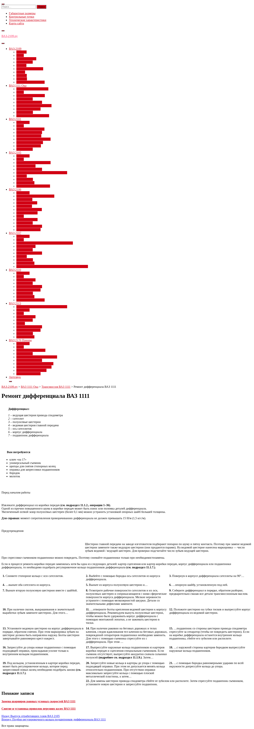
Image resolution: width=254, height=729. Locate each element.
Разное (20, 323)
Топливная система (28, 145)
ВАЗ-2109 (15, 48)
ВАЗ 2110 (15, 269)
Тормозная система (28, 109)
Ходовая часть (25, 182)
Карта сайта (16, 23)
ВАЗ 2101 (15, 119)
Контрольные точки (21, 16)
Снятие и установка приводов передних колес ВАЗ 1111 (38, 708)
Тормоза (21, 75)
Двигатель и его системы (32, 88)
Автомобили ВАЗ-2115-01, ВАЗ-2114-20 (41, 306)
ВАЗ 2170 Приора (20, 340)
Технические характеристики (27, 20)
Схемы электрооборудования (34, 363)
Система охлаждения (29, 68)
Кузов (20, 55)
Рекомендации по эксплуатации (36, 357)
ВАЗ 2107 (15, 233)
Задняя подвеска (26, 202)
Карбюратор (24, 206)
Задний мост (24, 199)
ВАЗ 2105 (15, 152)
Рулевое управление (29, 102)
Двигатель (23, 122)
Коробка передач (27, 212)
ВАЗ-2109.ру (9, 36)
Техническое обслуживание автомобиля (41, 172)
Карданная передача (29, 209)
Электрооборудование (30, 82)
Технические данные (29, 142)
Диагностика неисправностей (35, 196)
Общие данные (26, 166)
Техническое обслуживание (34, 105)
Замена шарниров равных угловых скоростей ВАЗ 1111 (38, 701)
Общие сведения (27, 219)
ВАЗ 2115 (15, 303)
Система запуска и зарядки (33, 139)
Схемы (20, 72)
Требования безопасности (32, 115)
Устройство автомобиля (31, 370)
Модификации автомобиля (33, 162)
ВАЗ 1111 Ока (17, 85)
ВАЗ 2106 (15, 189)
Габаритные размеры (22, 13)
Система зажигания (28, 135)
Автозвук (15, 377)
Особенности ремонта (30, 129)
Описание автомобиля (30, 95)
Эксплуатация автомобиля (33, 186)
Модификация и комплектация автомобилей (44, 243)
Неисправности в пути (30, 350)
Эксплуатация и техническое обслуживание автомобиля (52, 266)
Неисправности (26, 58)
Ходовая (21, 78)
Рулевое (21, 65)
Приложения (24, 62)
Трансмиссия (24, 112)
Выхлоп (21, 52)
